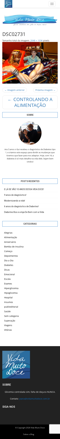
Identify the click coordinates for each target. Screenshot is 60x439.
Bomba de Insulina (14, 246)
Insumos (8, 302)
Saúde (7, 311)
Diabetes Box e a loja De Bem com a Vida (24, 212)
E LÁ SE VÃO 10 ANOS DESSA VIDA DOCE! (24, 189)
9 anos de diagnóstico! (15, 195)
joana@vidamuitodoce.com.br (34, 398)
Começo (8, 251)
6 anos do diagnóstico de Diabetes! (21, 206)
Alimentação (10, 237)
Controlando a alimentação (30, 102)
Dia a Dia (8, 260)
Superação (9, 320)
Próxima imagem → (45, 90)
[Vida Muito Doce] (8, 4)
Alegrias (8, 232)
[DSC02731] (30, 63)
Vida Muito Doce (38, 427)
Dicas (7, 269)
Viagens (8, 325)
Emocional (9, 274)
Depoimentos (11, 255)
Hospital (8, 297)
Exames (8, 283)
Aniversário (10, 241)
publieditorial (11, 306)
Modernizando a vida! (14, 200)
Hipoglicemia (11, 292)
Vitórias (8, 329)
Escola (7, 278)
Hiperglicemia (11, 288)
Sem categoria (11, 316)
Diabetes (8, 265)
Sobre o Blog (28, 434)
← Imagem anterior (15, 90)
